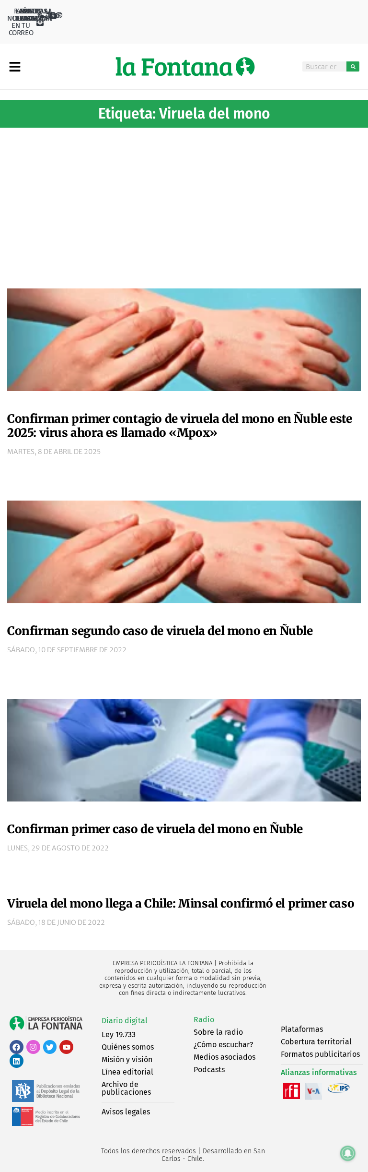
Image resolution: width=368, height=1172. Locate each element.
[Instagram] (33, 1047)
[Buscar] (352, 66)
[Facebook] (16, 1047)
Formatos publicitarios (320, 1054)
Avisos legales (126, 1111)
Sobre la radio (218, 1032)
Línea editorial (127, 1071)
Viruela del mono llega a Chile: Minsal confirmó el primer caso (180, 903)
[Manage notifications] (348, 1153)
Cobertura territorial (316, 1041)
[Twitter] (50, 1047)
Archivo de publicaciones (126, 1088)
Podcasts (209, 1069)
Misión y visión (127, 1059)
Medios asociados (224, 1057)
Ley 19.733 (119, 1034)
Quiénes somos (128, 1047)
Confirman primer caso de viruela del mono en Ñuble (155, 829)
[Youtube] (66, 1047)
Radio (204, 1019)
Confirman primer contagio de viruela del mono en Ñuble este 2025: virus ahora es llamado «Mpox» (179, 425)
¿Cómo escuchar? (223, 1044)
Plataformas (302, 1029)
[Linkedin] (16, 1061)
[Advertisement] (184, 204)
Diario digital (125, 1020)
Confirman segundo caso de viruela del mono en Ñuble (160, 630)
